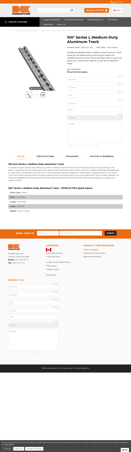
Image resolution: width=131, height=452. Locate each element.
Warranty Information (92, 257)
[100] (29, 95)
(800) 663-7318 (19, 263)
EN (126, 450)
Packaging (72, 156)
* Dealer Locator (52, 269)
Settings (7, 449)
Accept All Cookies (34, 449)
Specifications (45, 156)
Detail (21, 156)
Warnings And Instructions (94, 253)
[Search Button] (71, 10)
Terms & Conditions (81, 368)
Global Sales (51, 275)
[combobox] (125, 450)
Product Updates (91, 250)
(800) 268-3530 (21, 260)
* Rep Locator (51, 266)
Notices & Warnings (102, 156)
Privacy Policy (66, 368)
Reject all (19, 449)
